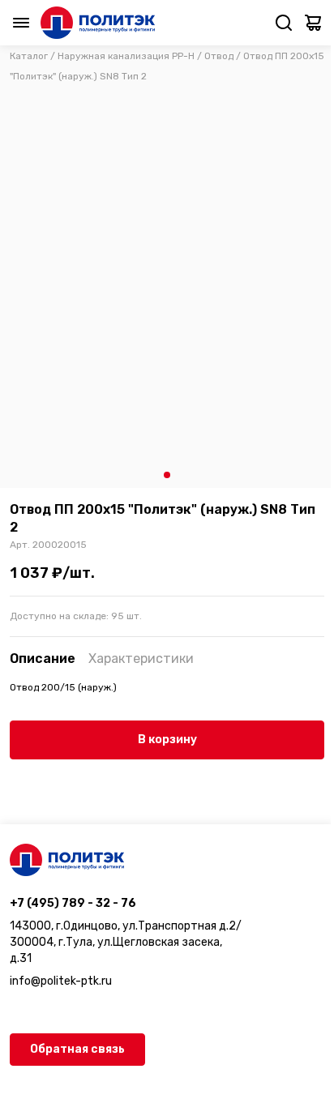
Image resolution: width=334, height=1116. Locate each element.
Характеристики (141, 658)
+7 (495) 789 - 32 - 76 (73, 903)
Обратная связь (77, 1049)
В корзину (167, 739)
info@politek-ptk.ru (61, 981)
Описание (42, 658)
